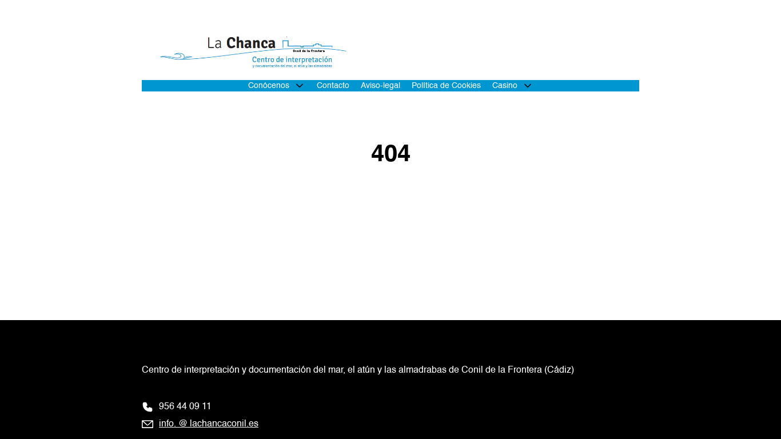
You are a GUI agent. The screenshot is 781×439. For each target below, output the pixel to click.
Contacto (333, 86)
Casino (504, 86)
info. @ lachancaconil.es (208, 424)
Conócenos (268, 86)
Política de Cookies (446, 86)
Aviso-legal (380, 86)
